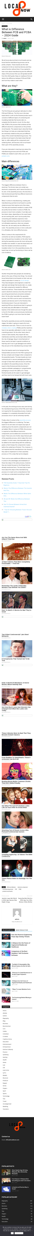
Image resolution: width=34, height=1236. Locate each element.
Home (3, 23)
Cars (4, 1029)
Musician (5, 1078)
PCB (16, 889)
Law (4, 1065)
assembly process (25, 420)
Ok (12, 1233)
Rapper (5, 1083)
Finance (5, 1052)
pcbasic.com (5, 156)
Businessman (7, 1026)
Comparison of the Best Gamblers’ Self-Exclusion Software (19, 953)
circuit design (24, 280)
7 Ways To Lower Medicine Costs (21, 989)
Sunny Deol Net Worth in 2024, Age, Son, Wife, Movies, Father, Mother (25, 900)
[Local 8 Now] (17, 8)
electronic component (23, 887)
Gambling (5, 1054)
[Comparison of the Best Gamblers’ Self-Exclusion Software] (6, 953)
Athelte (5, 1013)
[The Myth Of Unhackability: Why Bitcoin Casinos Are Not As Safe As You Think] (6, 966)
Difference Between (11, 887)
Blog (4, 1021)
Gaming (5, 1057)
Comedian (6, 1034)
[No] (32, 1230)
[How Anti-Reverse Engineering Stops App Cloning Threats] (6, 937)
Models (5, 1075)
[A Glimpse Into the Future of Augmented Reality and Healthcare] (6, 945)
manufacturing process (8, 889)
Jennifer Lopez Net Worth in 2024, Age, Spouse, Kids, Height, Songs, (9, 900)
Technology (9, 23)
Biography (6, 1018)
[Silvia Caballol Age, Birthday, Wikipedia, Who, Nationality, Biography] (6, 1172)
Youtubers (6, 1109)
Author (5, 1016)
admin (4, 38)
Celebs (5, 1031)
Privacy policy (19, 1233)
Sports (5, 1093)
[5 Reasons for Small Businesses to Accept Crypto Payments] (6, 975)
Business (5, 1023)
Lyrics (4, 1073)
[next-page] (6, 960)
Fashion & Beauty (8, 1049)
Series (4, 1086)
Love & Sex (6, 1070)
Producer (5, 1080)
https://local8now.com (17, 921)
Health (5, 1060)
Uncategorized (7, 1104)
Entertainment (7, 1044)
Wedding (5, 1106)
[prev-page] (3, 960)
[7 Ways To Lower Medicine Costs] (6, 991)
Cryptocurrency (7, 1039)
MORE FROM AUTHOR (22, 930)
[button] (3, 19)
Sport (4, 1091)
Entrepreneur (7, 1047)
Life (4, 1067)
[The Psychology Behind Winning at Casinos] (6, 1000)
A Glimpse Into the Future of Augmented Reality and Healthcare (20, 945)
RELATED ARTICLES (8, 930)
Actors (4, 1010)
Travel (4, 1101)
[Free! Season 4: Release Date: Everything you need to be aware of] (6, 1181)
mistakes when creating (9, 328)
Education (6, 1041)
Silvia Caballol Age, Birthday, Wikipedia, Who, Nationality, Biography (20, 1171)
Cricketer (5, 1036)
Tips (4, 1098)
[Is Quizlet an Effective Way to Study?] (6, 1189)
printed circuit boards (7, 891)
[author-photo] (17, 917)
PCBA (20, 889)
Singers (5, 1088)
